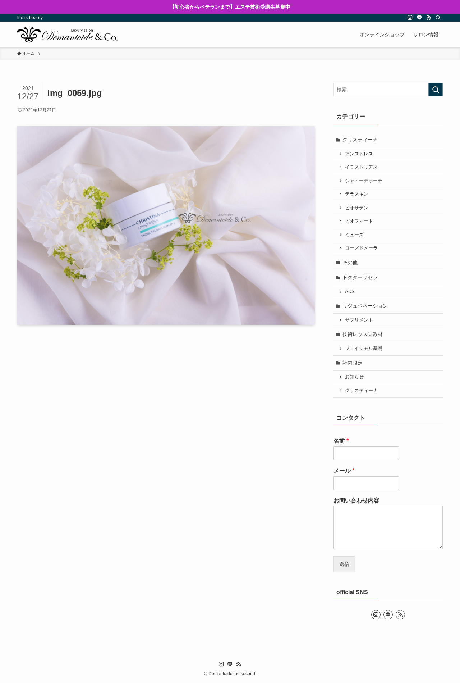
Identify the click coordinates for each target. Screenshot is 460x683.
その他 (350, 262)
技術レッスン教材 (362, 334)
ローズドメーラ (361, 248)
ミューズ (354, 234)
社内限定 (352, 363)
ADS (350, 291)
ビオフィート (359, 221)
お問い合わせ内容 (357, 500)
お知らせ (354, 376)
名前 (341, 441)
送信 (344, 564)
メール (344, 471)
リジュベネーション (365, 306)
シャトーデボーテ (363, 180)
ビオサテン (356, 207)
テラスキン (356, 194)
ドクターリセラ (360, 277)
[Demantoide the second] (67, 34)
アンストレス (359, 153)
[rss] (428, 18)
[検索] (438, 18)
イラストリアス (361, 167)
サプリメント (359, 320)
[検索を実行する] (435, 89)
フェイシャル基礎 (363, 348)
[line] (419, 18)
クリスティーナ (360, 139)
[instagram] (410, 18)
